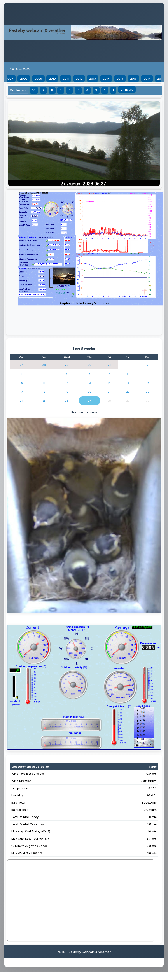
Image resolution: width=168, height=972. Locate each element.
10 (33, 90)
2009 (38, 78)
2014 (106, 78)
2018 (160, 78)
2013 (92, 78)
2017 (147, 78)
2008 (24, 78)
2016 (133, 78)
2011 (66, 78)
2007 (9, 78)
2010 (52, 78)
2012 (79, 78)
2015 (120, 78)
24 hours (127, 89)
